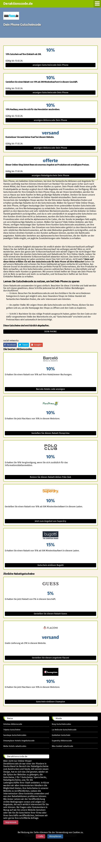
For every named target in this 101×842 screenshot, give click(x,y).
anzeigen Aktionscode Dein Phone (50, 120)
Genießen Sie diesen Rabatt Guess (50, 613)
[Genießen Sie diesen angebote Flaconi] (50, 628)
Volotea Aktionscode (12, 724)
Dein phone (50, 331)
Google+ (37, 345)
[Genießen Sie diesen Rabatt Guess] (50, 584)
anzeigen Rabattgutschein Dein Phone (50, 175)
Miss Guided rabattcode (62, 746)
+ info (40, 836)
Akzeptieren (55, 836)
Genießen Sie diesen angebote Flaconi (50, 657)
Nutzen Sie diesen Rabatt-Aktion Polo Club (50, 477)
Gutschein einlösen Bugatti (50, 565)
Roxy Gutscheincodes (61, 724)
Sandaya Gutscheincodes (14, 735)
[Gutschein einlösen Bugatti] (50, 535)
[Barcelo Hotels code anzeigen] (50, 359)
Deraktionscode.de (18, 3)
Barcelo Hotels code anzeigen (50, 389)
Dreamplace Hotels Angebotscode (18, 740)
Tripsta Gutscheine (11, 729)
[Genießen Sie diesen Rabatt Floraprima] (50, 403)
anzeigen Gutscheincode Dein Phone (50, 65)
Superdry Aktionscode (62, 740)
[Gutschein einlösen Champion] (50, 672)
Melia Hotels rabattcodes (14, 746)
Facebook (11, 345)
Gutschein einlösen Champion (50, 701)
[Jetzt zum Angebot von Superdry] (50, 491)
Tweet (24, 345)
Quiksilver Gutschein (61, 735)
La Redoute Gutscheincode (64, 729)
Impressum (10, 822)
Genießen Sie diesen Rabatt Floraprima (50, 433)
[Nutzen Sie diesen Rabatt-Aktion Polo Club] (50, 447)
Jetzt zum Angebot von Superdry (50, 521)
